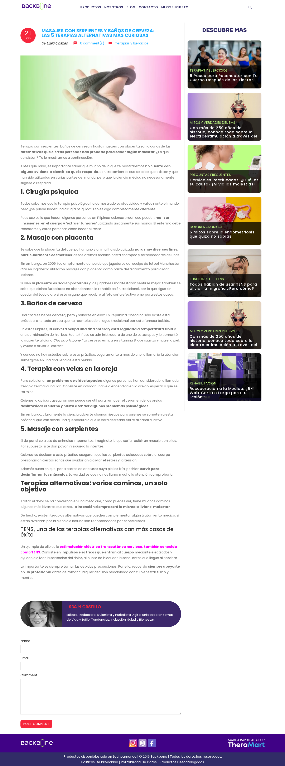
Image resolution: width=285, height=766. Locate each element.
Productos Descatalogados (181, 762)
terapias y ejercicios (209, 70)
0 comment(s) (92, 43)
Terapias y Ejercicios (131, 43)
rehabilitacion (203, 383)
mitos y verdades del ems (212, 122)
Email (24, 658)
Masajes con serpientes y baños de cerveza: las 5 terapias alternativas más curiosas (98, 33)
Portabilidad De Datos (139, 762)
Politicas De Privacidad (99, 762)
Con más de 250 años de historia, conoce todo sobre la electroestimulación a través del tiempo (223, 134)
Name (25, 641)
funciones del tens (207, 279)
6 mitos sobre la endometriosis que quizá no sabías (222, 234)
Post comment (36, 724)
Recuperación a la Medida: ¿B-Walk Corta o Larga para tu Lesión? (221, 392)
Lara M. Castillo (84, 607)
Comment (28, 675)
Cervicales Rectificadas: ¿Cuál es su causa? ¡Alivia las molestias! (224, 182)
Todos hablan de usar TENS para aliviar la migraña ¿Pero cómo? (223, 286)
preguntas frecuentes (210, 174)
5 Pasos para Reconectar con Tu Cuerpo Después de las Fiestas (224, 77)
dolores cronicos (206, 226)
